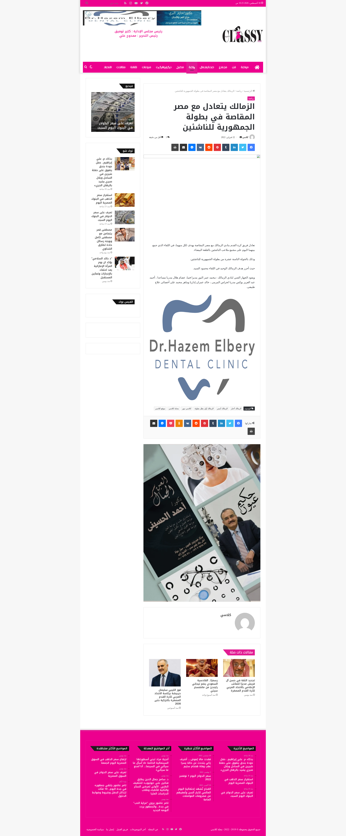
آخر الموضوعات (138, 829)
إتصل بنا (110, 829)
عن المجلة (153, 829)
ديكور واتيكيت (163, 67)
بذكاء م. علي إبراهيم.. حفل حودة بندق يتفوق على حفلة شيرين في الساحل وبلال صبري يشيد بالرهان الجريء (102, 172)
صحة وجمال (207, 67)
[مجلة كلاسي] (243, 34)
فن (234, 67)
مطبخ (180, 67)
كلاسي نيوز (186, 408)
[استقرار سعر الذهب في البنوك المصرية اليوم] (125, 200)
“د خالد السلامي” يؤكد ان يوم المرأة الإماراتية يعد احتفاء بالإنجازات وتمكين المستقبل (101, 268)
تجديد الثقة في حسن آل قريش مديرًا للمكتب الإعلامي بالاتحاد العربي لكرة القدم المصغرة (240, 685)
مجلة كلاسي (174, 408)
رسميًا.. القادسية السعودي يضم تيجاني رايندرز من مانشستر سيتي (205, 685)
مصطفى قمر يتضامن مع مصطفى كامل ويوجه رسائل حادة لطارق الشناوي (103, 239)
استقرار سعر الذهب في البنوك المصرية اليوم (101, 199)
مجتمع (223, 67)
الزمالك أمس (222, 408)
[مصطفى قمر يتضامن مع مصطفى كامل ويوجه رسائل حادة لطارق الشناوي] (125, 234)
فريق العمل (122, 829)
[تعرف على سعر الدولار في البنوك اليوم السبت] (125, 217)
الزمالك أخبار (236, 408)
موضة (245, 67)
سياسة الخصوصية (95, 829)
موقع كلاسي (160, 408)
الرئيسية (248, 91)
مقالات (121, 67)
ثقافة (133, 67)
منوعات (146, 67)
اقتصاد (108, 67)
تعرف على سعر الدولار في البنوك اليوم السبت (115, 125)
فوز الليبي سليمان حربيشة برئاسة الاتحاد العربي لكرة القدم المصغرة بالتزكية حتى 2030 (167, 697)
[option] (113, 112)
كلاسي (245, 137)
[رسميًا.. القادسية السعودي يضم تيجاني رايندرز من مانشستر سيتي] (202, 668)
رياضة (192, 67)
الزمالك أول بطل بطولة (204, 408)
